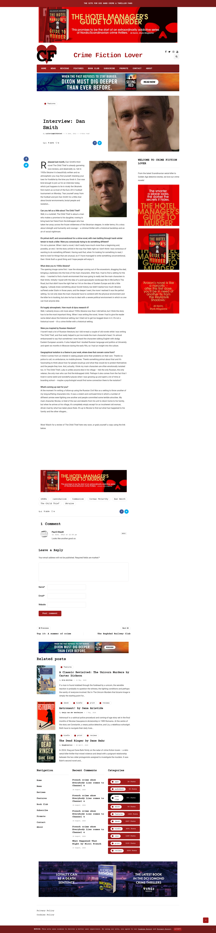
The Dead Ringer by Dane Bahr (82, 740)
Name (42, 587)
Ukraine (69, 504)
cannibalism (59, 499)
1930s (44, 499)
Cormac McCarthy (99, 499)
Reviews (64, 68)
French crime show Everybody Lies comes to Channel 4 (88, 783)
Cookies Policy (45, 915)
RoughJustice (67, 745)
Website (42, 604)
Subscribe (109, 68)
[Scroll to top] (205, 920)
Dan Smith (119, 499)
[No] (213, 929)
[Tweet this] (100, 143)
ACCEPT (177, 929)
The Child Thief (50, 504)
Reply (124, 533)
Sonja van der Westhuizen (72, 713)
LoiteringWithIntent (54, 134)
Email (41, 596)
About (149, 68)
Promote (124, 68)
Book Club (93, 68)
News (53, 68)
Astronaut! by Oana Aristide (81, 708)
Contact (137, 68)
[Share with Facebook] (95, 143)
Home (43, 68)
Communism (78, 499)
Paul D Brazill (58, 532)
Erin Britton (67, 680)
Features (79, 68)
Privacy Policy (45, 911)
